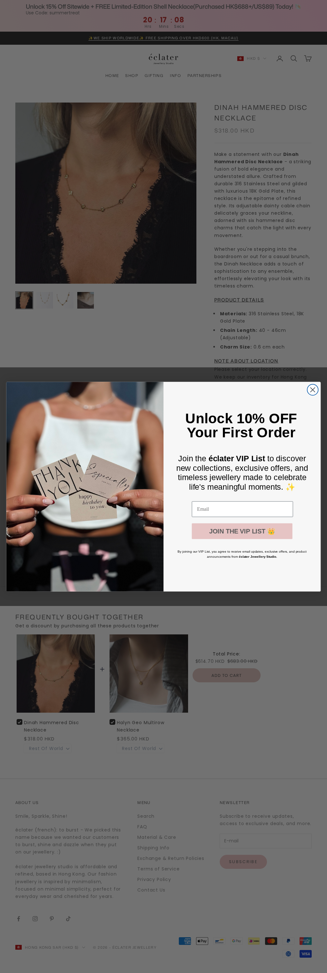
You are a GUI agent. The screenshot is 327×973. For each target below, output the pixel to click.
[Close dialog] (312, 389)
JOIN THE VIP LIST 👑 (242, 531)
